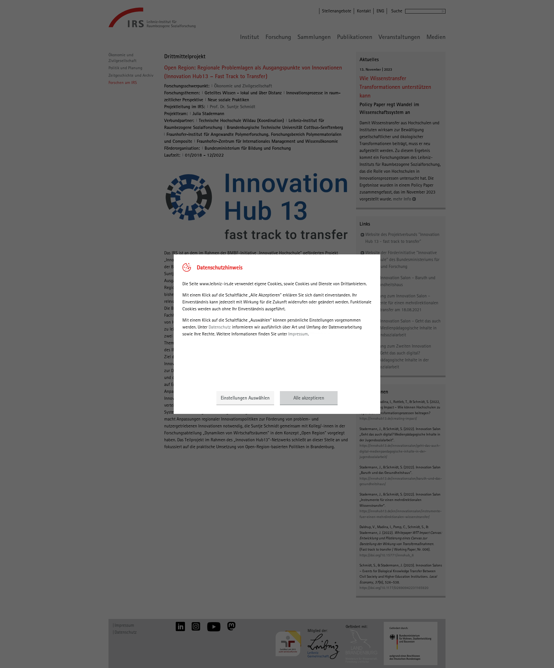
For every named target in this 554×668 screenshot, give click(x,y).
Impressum (298, 334)
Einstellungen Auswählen (245, 398)
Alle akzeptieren (308, 398)
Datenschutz (220, 327)
